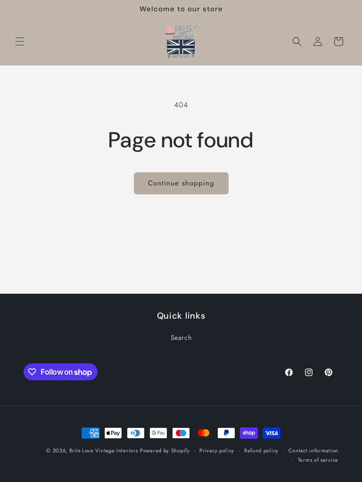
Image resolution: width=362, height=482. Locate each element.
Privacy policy (216, 450)
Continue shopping (181, 183)
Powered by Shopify (165, 450)
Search (181, 337)
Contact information (313, 450)
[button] (19, 41)
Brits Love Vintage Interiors (103, 450)
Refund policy (261, 450)
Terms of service (318, 460)
